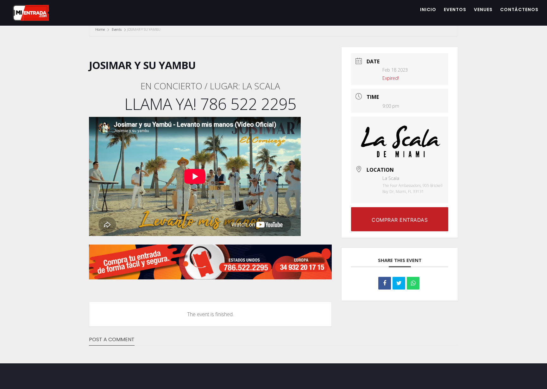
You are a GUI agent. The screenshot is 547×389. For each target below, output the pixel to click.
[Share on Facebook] (384, 283)
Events (117, 29)
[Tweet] (399, 283)
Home (100, 29)
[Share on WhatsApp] (413, 283)
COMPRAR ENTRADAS (400, 220)
